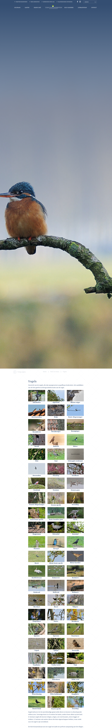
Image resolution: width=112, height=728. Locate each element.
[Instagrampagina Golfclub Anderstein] (80, 1)
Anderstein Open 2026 (48, 1)
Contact (94, 7)
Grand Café (37, 7)
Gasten (27, 7)
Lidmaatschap (82, 7)
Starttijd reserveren (21, 1)
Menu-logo (53, 7)
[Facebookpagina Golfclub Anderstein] (77, 1)
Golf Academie (68, 7)
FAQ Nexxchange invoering (65, 1)
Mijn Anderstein (35, 1)
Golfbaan (17, 7)
